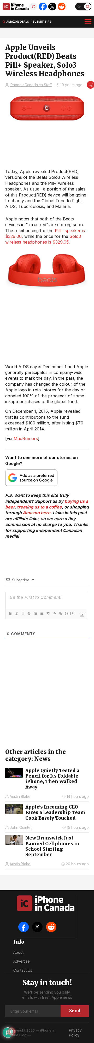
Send (74, 1011)
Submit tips (42, 21)
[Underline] (23, 613)
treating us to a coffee (39, 507)
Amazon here (36, 512)
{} (66, 613)
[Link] (60, 613)
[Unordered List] (41, 613)
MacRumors (26, 438)
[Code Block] (54, 613)
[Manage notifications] (11, 1031)
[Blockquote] (48, 613)
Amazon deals (17, 21)
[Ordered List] (35, 613)
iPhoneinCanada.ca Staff (31, 84)
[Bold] (10, 613)
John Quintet (21, 827)
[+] (73, 613)
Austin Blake (20, 796)
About (18, 952)
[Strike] (29, 613)
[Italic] (16, 613)
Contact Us (22, 970)
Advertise (21, 961)
